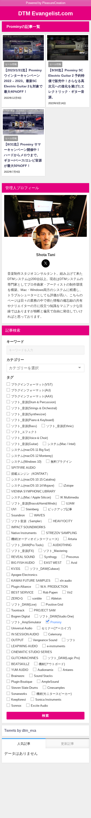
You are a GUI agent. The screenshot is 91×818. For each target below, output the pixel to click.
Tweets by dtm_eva (20, 730)
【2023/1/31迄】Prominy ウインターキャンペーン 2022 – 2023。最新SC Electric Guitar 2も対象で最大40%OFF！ (23, 81)
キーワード (15, 341)
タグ (10, 377)
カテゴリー (15, 359)
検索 (45, 715)
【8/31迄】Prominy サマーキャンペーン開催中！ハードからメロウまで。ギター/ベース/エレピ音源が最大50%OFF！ (23, 155)
